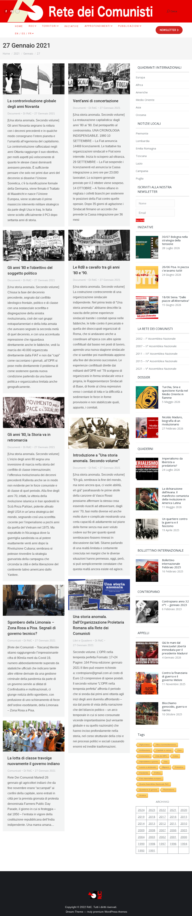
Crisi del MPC (161, 756)
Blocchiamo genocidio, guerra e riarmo (174, 706)
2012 (162, 823)
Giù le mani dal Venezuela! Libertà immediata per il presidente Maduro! (175, 648)
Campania (142, 171)
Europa (140, 77)
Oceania (141, 115)
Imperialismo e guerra (148, 762)
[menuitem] (19, 26)
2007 (162, 830)
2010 (183, 823)
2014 (141, 823)
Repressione (168, 790)
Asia (138, 107)
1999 (141, 843)
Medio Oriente (145, 100)
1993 (141, 850)
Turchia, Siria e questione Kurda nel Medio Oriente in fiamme (175, 392)
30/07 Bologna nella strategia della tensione (175, 240)
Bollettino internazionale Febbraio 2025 (171, 563)
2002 (162, 837)
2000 (183, 837)
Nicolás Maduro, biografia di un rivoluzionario (172, 420)
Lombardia (142, 141)
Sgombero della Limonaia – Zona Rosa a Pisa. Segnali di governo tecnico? (32, 628)
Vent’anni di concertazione (95, 101)
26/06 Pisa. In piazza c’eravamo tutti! (175, 268)
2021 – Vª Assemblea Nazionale (156, 368)
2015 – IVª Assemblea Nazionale (156, 361)
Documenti (14, 113)
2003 (151, 837)
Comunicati (14, 640)
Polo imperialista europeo (150, 778)
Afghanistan (144, 745)
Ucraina (142, 795)
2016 (173, 816)
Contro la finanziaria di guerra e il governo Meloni (174, 676)
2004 (141, 837)
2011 (173, 823)
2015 (183, 816)
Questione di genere (148, 790)
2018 (151, 816)
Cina (180, 750)
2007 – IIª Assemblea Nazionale (156, 346)
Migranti (165, 767)
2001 (173, 837)
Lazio (139, 163)
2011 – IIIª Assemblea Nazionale (157, 353)
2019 (141, 816)
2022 (162, 810)
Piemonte (142, 133)
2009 (141, 830)
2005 (183, 830)
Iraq (165, 762)
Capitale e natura (163, 750)
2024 (141, 810)
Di (27, 113)
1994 (183, 843)
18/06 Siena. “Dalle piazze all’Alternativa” (175, 299)
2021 (173, 810)
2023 (151, 810)
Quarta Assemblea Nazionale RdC (154, 784)
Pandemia (143, 773)
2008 (151, 830)
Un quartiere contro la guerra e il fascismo (175, 522)
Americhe (142, 92)
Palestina (179, 767)
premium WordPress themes (110, 911)
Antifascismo (144, 750)
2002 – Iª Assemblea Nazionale (156, 338)
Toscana (141, 156)
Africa (139, 85)
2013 (151, 823)
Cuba (175, 756)
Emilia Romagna (146, 148)
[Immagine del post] (147, 248)
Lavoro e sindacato (147, 767)
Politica (157, 773)
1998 (151, 843)
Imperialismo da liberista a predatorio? (172, 462)
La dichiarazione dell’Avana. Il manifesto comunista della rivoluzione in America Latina (175, 496)
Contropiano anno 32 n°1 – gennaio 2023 (175, 603)
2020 (183, 810)
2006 (173, 830)
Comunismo (144, 756)
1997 (162, 843)
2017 (162, 816)
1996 (173, 843)
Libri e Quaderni (82, 640)
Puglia (139, 178)
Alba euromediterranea (166, 745)
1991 (151, 850)
